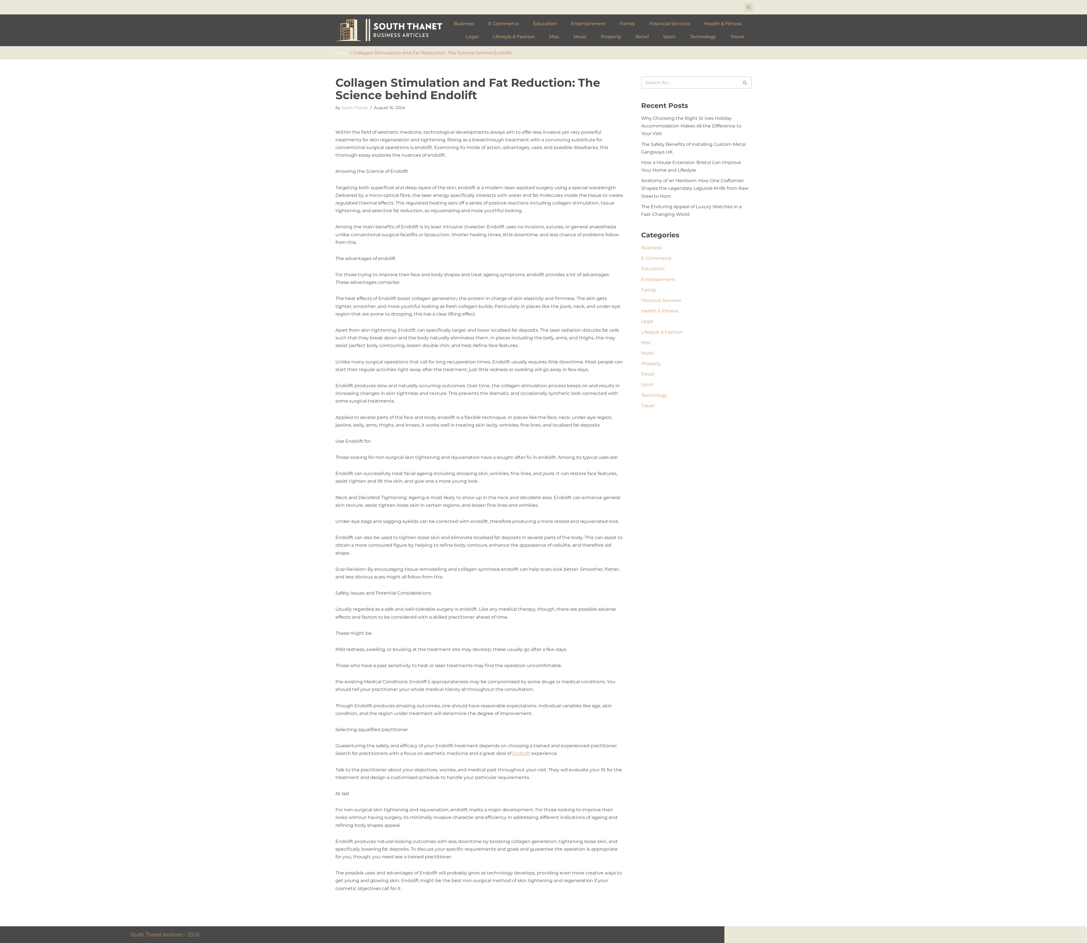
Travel (737, 36)
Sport (669, 36)
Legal (472, 36)
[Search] (745, 82)
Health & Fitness (723, 23)
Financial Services (669, 23)
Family (627, 23)
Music (580, 36)
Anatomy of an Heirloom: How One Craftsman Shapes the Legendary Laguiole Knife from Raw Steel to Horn (694, 188)
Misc (554, 36)
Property (611, 36)
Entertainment (588, 23)
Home (341, 53)
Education (545, 23)
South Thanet (354, 107)
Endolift (521, 753)
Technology (703, 36)
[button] (748, 7)
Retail (642, 36)
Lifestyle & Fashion (514, 36)
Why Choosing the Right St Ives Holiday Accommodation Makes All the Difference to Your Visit (691, 126)
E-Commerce (503, 23)
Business (464, 23)
